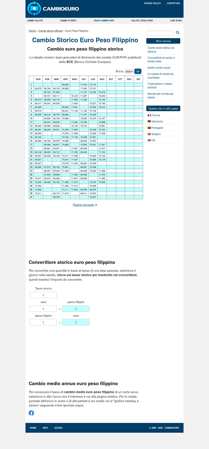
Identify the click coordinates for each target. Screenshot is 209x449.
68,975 (38, 88)
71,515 (74, 182)
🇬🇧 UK (151, 140)
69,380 (38, 125)
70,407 (65, 159)
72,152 (74, 125)
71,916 (83, 84)
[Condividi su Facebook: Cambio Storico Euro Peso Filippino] (31, 414)
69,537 (38, 159)
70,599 (102, 122)
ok (138, 71)
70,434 (38, 182)
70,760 (83, 122)
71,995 (74, 99)
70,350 (93, 170)
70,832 (83, 118)
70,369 (93, 167)
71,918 (65, 193)
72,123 (74, 95)
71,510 (74, 185)
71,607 (74, 178)
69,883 (65, 114)
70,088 (65, 118)
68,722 (47, 140)
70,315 (83, 125)
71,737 (83, 92)
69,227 (38, 163)
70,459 (93, 163)
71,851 (74, 148)
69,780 (56, 197)
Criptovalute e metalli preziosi (160, 85)
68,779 (56, 114)
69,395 (56, 170)
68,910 (38, 99)
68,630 (47, 129)
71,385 (65, 182)
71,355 (74, 174)
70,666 (65, 140)
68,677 (56, 144)
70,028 (83, 137)
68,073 (47, 178)
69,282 (38, 133)
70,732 (102, 129)
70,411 (65, 155)
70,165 (102, 103)
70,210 (102, 107)
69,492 (83, 148)
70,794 (65, 137)
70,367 (93, 197)
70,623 (93, 193)
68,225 (47, 152)
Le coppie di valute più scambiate (161, 75)
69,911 (83, 193)
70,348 (93, 129)
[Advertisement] (85, 233)
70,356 (65, 129)
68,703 (56, 118)
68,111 (56, 95)
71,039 (65, 170)
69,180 (56, 155)
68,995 (38, 140)
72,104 (102, 155)
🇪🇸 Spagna (154, 134)
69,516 (47, 114)
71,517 (102, 148)
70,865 (65, 144)
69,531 (65, 110)
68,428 (47, 155)
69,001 (56, 148)
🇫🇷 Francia (154, 115)
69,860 (65, 88)
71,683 (74, 122)
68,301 (56, 129)
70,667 (93, 140)
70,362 (93, 133)
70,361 (93, 137)
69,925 (83, 140)
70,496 (93, 159)
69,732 (47, 92)
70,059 (93, 185)
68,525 (56, 103)
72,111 (65, 189)
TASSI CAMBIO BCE (104, 20)
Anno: (120, 71)
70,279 (102, 92)
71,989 (102, 170)
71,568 (74, 155)
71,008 (102, 133)
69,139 (38, 152)
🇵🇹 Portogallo (155, 128)
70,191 (93, 88)
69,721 (47, 95)
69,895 (83, 178)
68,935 (38, 114)
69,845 (65, 84)
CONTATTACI (173, 3)
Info (45, 427)
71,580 (65, 185)
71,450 (74, 163)
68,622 (56, 122)
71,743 (102, 152)
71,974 (102, 174)
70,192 (102, 99)
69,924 (83, 163)
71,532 (83, 99)
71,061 (74, 107)
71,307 (102, 144)
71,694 (74, 189)
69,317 (38, 103)
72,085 (102, 182)
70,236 (93, 107)
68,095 (47, 182)
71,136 (74, 110)
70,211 (38, 193)
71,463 (74, 103)
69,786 (83, 189)
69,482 (56, 178)
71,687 (83, 95)
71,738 (74, 137)
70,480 (93, 155)
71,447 (74, 159)
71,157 (83, 114)
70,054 (83, 144)
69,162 (56, 167)
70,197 (102, 118)
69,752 (56, 182)
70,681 (102, 125)
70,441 (93, 144)
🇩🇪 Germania (155, 121)
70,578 (65, 133)
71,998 (74, 133)
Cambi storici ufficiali (51, 31)
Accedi (58, 427)
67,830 (47, 174)
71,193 (83, 110)
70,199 (93, 110)
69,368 (38, 167)
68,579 (56, 140)
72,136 (102, 159)
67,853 (56, 92)
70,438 (93, 114)
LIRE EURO (176, 20)
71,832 (83, 88)
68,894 (47, 125)
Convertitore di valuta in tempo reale (161, 59)
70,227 (93, 103)
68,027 (47, 170)
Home (32, 31)
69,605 (47, 118)
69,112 (56, 152)
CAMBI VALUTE (35, 20)
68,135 (56, 88)
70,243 (102, 95)
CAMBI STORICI (68, 20)
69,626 (56, 174)
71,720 (74, 152)
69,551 (83, 167)
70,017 (38, 178)
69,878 (93, 189)
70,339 (93, 92)
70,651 (65, 167)
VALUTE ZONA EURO (142, 20)
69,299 (47, 99)
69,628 (65, 107)
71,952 (102, 178)
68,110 (56, 99)
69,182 (38, 137)
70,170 (93, 84)
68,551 (47, 148)
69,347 (47, 122)
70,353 (38, 185)
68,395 (47, 144)
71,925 (74, 129)
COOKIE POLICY (152, 3)
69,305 (38, 107)
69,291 (38, 129)
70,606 (38, 189)
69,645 (83, 152)
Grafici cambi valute (159, 67)
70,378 (93, 118)
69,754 (47, 88)
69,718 (56, 193)
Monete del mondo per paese (161, 95)
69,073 (38, 110)
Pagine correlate (85, 205)
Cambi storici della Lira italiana (161, 49)
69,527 (38, 155)
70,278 (93, 182)
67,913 (47, 167)
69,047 (47, 103)
